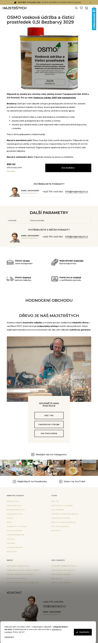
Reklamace (56, 578)
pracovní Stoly (14, 506)
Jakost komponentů (61, 583)
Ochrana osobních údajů (63, 566)
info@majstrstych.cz (76, 191)
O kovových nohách (17, 578)
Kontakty (56, 531)
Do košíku (68, 168)
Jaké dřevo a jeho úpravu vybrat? (24, 570)
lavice (10, 518)
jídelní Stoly (13, 501)
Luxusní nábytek (14, 547)
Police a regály (14, 531)
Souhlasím (84, 632)
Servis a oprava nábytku (63, 522)
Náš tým (49, 415)
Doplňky (11, 543)
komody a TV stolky (16, 526)
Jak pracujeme (49, 433)
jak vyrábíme (57, 510)
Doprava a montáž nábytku (65, 514)
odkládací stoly (15, 514)
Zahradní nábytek (15, 535)
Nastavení (9, 637)
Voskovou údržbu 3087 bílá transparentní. (54, 98)
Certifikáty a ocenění (62, 506)
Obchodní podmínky (61, 574)
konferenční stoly (16, 510)
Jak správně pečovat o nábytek (22, 583)
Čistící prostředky (37, 220)
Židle (9, 522)
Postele (11, 539)
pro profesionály (60, 526)
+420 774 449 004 (53, 191)
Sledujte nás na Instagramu (51, 454)
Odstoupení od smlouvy (63, 570)
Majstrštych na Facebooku (32, 481)
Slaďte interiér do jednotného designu (49, 2)
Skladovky (12, 552)
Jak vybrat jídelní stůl (18, 566)
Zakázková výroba (49, 424)
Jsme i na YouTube (74, 481)
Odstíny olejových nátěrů (20, 574)
